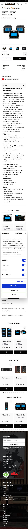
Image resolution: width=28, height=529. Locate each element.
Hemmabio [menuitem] (6, 519)
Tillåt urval (14, 290)
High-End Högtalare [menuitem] (8, 513)
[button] (2, 4)
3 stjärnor (6, 303)
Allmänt (5, 85)
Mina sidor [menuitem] (6, 489)
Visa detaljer (20, 281)
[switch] (24, 265)
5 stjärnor (8, 303)
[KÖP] (19, 58)
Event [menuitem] (4, 525)
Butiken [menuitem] (5, 487)
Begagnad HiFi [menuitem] (7, 521)
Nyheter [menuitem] (5, 507)
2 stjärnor (4, 303)
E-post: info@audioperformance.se (12, 466)
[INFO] (20, 389)
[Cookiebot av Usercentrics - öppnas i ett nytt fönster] (16, 234)
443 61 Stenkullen (8, 463)
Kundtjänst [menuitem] (6, 493)
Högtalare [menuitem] (5, 511)
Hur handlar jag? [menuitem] (7, 495)
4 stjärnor (7, 303)
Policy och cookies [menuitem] (8, 497)
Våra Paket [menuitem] (6, 509)
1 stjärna (3, 303)
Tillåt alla (14, 285)
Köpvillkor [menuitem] (5, 491)
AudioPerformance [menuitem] (8, 485)
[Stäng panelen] (25, 233)
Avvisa (14, 294)
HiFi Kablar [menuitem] (6, 517)
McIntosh (23, 70)
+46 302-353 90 (7, 468)
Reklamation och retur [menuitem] (9, 499)
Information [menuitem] (7, 482)
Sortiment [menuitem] (6, 504)
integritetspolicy (6, 448)
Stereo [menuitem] (5, 523)
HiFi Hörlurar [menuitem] (6, 515)
